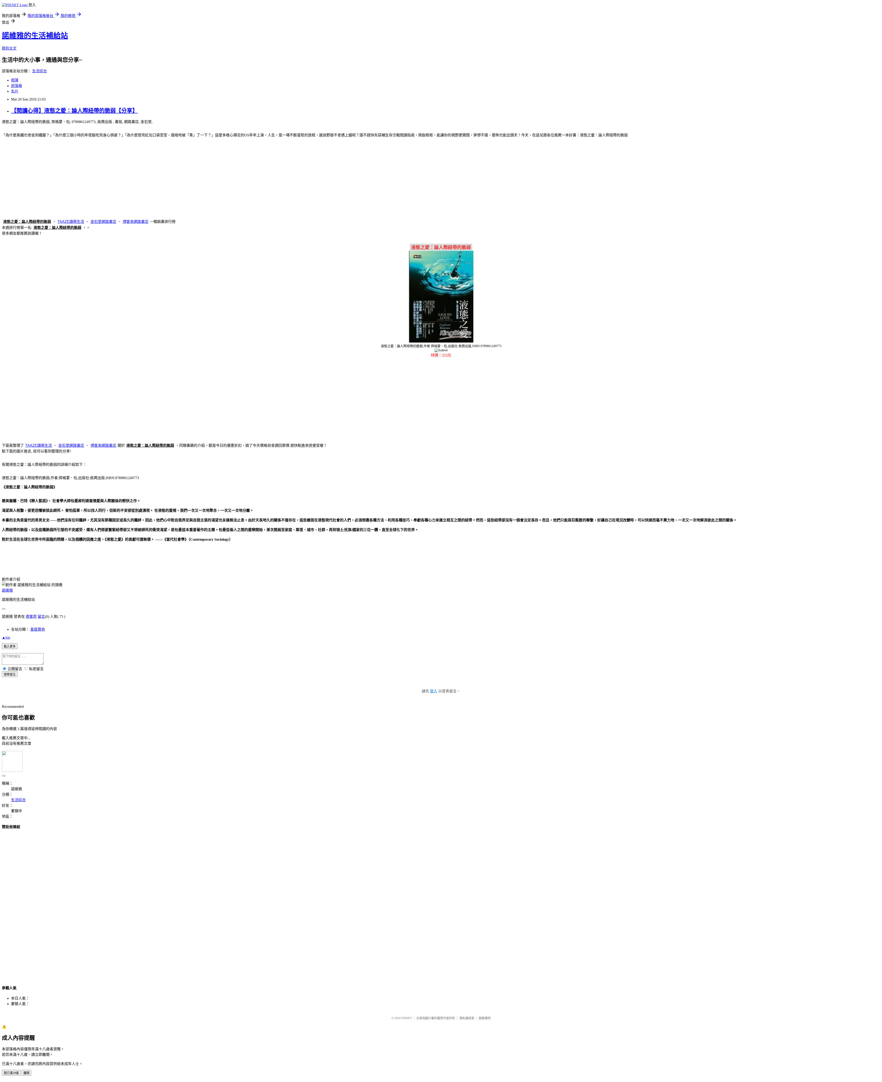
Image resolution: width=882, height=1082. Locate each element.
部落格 (16, 86)
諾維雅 (7, 590)
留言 (41, 616)
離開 (26, 1073)
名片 (14, 91)
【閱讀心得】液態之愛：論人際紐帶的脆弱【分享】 (74, 111)
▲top (6, 637)
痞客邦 (31, 616)
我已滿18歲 (11, 1073)
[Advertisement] (441, 177)
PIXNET (406, 1018)
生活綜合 (39, 71)
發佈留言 (10, 674)
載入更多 (10, 646)
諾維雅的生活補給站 (35, 35)
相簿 (14, 80)
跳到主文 (9, 48)
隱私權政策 (466, 1018)
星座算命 (37, 629)
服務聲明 (485, 1018)
